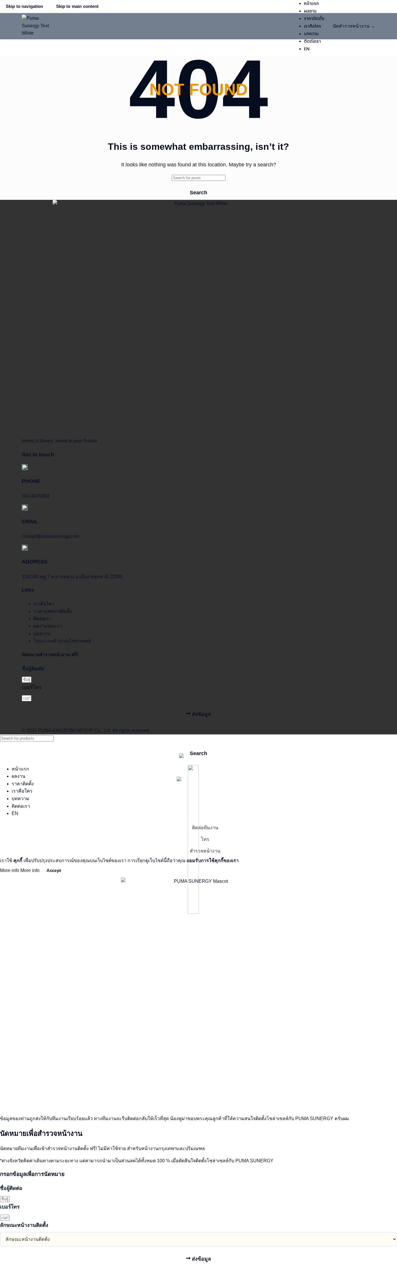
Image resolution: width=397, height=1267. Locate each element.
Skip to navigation (24, 6)
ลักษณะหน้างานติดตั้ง (24, 1225)
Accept (54, 870)
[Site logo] (36, 26)
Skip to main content (77, 6)
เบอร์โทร (31, 687)
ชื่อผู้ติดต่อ (33, 669)
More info (20, 870)
